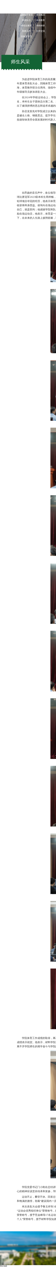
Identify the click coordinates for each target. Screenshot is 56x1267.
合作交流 (40, 31)
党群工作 (26, 31)
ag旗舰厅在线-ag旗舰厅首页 (26, 12)
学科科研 (40, 25)
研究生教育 (26, 25)
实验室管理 (26, 36)
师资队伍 (26, 20)
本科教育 (40, 20)
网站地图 (3, 1266)
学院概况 (40, 15)
